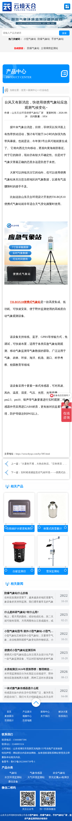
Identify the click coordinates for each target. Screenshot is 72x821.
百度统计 (9, 720)
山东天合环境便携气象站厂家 (28, 113)
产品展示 (27, 711)
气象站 (13, 773)
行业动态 (44, 90)
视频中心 (27, 716)
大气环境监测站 (36, 777)
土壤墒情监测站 (49, 48)
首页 (23, 90)
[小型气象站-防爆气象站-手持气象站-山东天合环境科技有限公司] (19, 6)
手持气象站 (57, 39)
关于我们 (45, 716)
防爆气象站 (44, 39)
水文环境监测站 (13, 777)
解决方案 (63, 711)
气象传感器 (36, 773)
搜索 (64, 33)
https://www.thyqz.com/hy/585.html (33, 453)
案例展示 (9, 716)
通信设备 (13, 781)
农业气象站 (59, 773)
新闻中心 (32, 90)
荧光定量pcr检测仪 (59, 777)
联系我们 (63, 716)
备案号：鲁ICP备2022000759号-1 (18, 761)
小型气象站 (30, 39)
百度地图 (27, 720)
